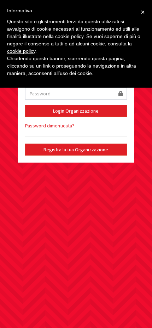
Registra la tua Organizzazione (75, 149)
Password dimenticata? (49, 125)
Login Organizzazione (76, 111)
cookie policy (21, 51)
